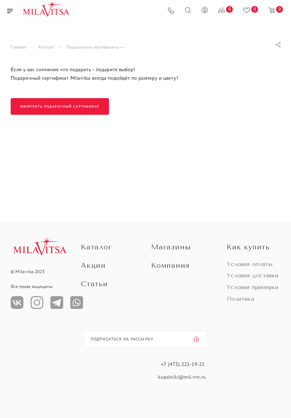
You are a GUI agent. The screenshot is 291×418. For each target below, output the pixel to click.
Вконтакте (17, 302)
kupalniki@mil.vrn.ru (182, 377)
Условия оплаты (250, 264)
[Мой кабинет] (205, 11)
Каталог (96, 247)
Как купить (248, 247)
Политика (240, 298)
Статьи (94, 284)
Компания (170, 265)
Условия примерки (252, 287)
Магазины (171, 247)
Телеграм (56, 302)
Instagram (37, 302)
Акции (93, 265)
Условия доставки (252, 275)
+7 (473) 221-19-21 (183, 364)
